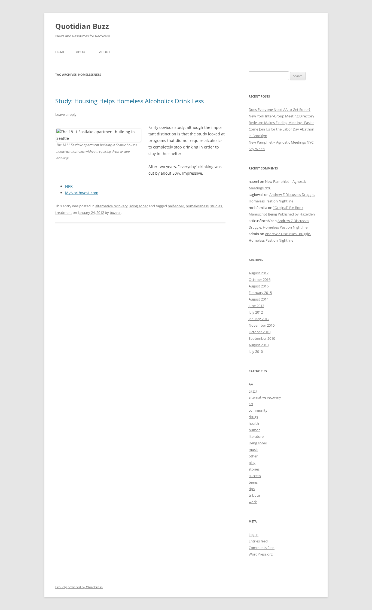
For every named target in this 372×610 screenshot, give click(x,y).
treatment (63, 212)
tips (252, 488)
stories (254, 469)
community (258, 410)
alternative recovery (111, 206)
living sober (138, 206)
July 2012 (256, 312)
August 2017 (259, 273)
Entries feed (258, 541)
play (252, 462)
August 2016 (259, 286)
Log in (253, 534)
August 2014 (259, 299)
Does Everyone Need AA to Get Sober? (279, 109)
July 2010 (256, 351)
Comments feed (262, 547)
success (255, 475)
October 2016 (259, 279)
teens (253, 482)
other (253, 456)
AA (251, 384)
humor (254, 429)
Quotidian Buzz (82, 26)
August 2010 (259, 344)
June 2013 (256, 305)
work (253, 501)
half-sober (176, 206)
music (253, 449)
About (81, 52)
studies (216, 206)
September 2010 (262, 338)
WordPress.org (261, 554)
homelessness (197, 206)
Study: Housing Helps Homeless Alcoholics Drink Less (129, 101)
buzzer (115, 212)
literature (256, 436)
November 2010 (262, 325)
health (254, 423)
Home (60, 52)
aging (253, 390)
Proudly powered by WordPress (79, 587)
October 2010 (259, 331)
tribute (254, 495)
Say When (257, 148)
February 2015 (260, 292)
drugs (253, 416)
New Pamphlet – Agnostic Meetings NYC (281, 142)
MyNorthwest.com (81, 192)
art (251, 403)
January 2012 (259, 318)
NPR (69, 186)
